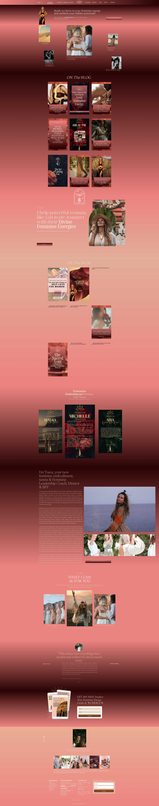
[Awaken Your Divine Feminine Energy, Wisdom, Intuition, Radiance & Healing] (79, 284)
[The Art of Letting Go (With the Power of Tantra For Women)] (79, 322)
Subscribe (90, 715)
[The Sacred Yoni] (58, 359)
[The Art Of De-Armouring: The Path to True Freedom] (79, 359)
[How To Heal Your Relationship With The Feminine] (101, 284)
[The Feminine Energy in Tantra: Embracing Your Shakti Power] (101, 322)
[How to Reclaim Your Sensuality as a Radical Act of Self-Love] (58, 322)
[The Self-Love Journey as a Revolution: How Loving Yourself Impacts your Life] (58, 284)
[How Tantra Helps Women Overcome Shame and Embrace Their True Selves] (101, 359)
